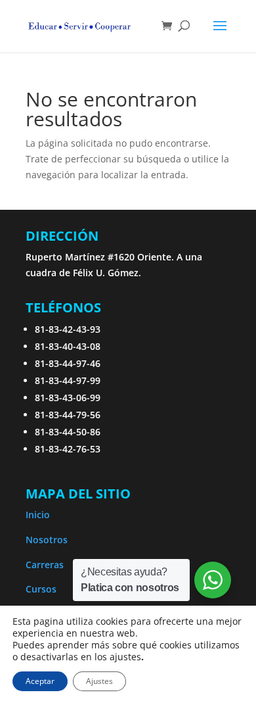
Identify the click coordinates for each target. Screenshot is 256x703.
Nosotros (47, 539)
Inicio (38, 514)
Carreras (45, 564)
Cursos (41, 589)
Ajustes (99, 681)
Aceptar (40, 681)
